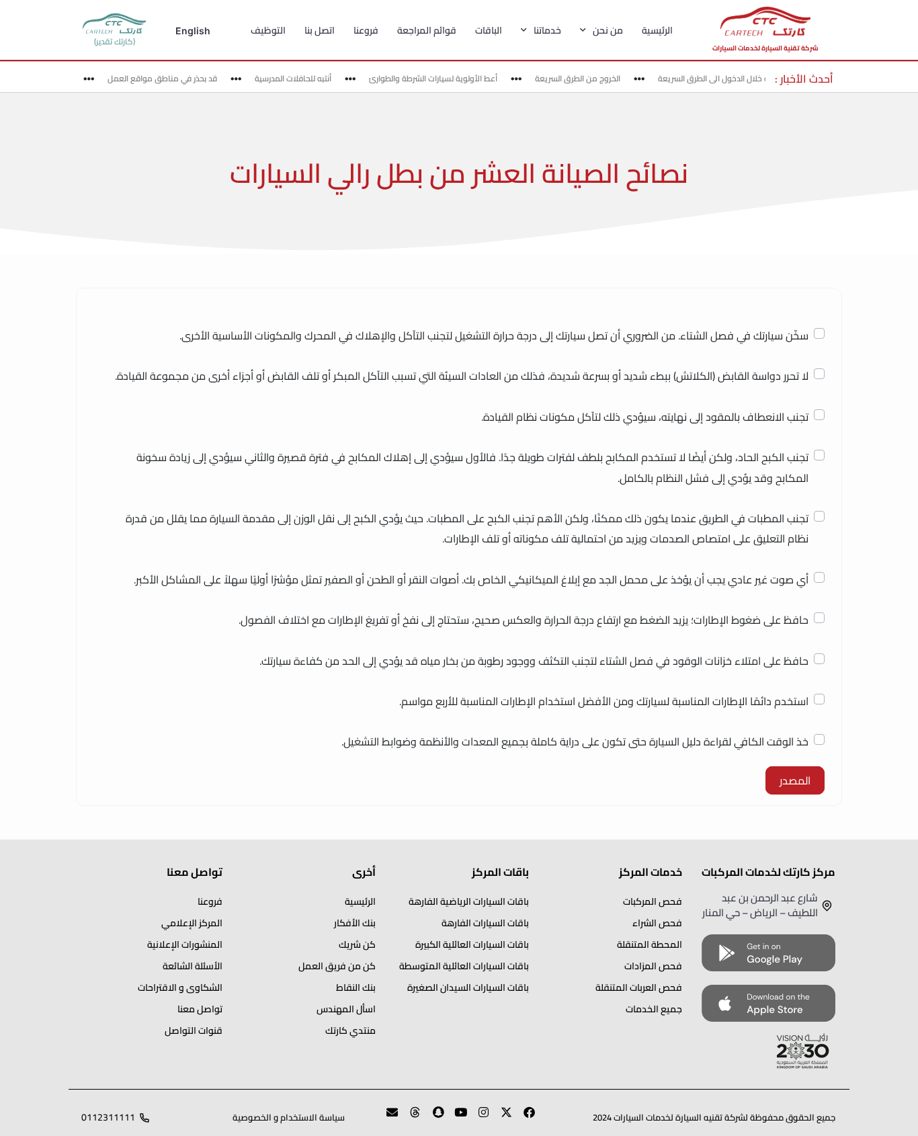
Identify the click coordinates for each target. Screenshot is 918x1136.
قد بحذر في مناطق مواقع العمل (170, 78)
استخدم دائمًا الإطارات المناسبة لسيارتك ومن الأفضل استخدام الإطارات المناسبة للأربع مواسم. (603, 701)
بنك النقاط (356, 987)
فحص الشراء (657, 923)
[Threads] (409, 1117)
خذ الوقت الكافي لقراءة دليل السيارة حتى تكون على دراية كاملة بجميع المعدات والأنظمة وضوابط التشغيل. (574, 741)
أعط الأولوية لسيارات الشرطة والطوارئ (441, 78)
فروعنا (365, 30)
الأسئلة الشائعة (192, 966)
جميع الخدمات (654, 1009)
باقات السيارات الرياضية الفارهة (469, 901)
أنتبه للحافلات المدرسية (301, 78)
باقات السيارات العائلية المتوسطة (464, 966)
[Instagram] (477, 1117)
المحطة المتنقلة (649, 944)
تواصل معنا (199, 1009)
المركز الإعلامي (191, 923)
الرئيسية (657, 30)
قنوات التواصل (193, 1030)
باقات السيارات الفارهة (485, 923)
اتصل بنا (319, 30)
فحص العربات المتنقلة (638, 987)
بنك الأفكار (355, 923)
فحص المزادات (653, 966)
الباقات (488, 30)
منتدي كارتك (350, 1030)
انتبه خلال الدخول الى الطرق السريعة (726, 78)
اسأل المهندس (346, 1009)
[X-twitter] (500, 1117)
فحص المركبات (652, 901)
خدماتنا (547, 30)
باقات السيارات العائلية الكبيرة (472, 944)
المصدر (795, 780)
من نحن (608, 30)
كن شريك (357, 944)
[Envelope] (386, 1117)
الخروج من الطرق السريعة (585, 78)
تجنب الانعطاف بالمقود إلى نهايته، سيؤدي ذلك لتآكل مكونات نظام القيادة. (644, 417)
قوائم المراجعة (426, 30)
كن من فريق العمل (337, 966)
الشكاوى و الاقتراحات (180, 987)
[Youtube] (455, 1117)
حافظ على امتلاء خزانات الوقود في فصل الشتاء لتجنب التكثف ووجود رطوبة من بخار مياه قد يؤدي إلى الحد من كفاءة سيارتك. (533, 661)
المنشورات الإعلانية (184, 944)
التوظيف (268, 30)
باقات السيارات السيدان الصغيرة (468, 987)
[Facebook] (523, 1117)
